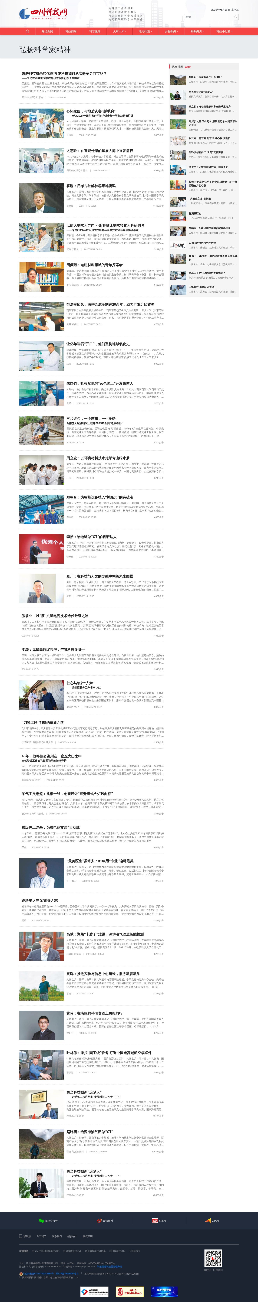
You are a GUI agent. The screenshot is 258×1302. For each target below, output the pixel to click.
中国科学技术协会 (72, 1251)
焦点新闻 (47, 31)
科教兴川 (196, 31)
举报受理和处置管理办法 (109, 1266)
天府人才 (118, 31)
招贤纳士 (72, 1236)
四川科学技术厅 (117, 1251)
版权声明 (88, 1236)
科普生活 (95, 31)
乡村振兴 (170, 31)
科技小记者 (223, 31)
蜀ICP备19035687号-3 (67, 1273)
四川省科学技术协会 (95, 1251)
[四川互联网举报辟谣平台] (164, 1292)
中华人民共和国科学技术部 (45, 1251)
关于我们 (41, 1236)
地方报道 (144, 31)
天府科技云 (134, 1251)
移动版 (27, 1236)
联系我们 (57, 1236)
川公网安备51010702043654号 (38, 1273)
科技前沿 (71, 31)
